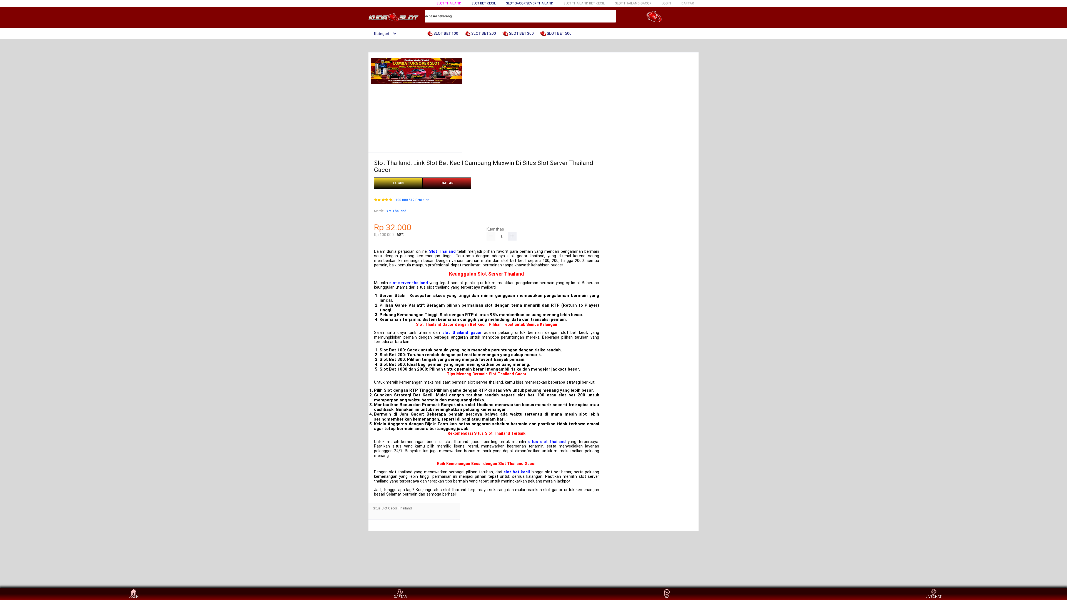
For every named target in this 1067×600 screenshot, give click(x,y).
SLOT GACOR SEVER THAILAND (529, 3)
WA (666, 596)
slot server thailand (408, 283)
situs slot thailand (546, 441)
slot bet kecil (516, 472)
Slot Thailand (396, 211)
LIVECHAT (934, 596)
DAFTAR (687, 3)
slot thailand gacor (462, 332)
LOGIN (666, 3)
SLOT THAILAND (449, 3)
